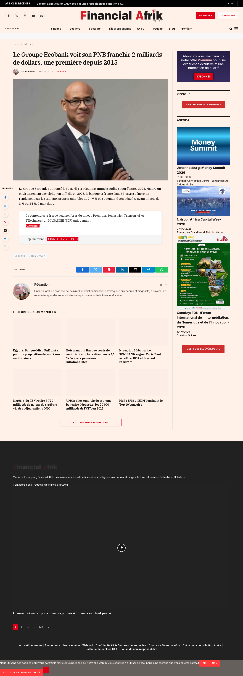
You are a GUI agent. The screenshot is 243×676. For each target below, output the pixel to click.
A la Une (61, 71)
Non (214, 663)
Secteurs (95, 28)
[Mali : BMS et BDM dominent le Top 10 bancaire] (143, 382)
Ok (204, 663)
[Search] (231, 29)
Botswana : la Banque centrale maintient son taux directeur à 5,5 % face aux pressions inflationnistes (90, 356)
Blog (231, 3)
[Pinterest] (5, 222)
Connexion (228, 15)
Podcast (158, 28)
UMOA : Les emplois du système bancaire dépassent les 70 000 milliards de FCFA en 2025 (89, 404)
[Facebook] (5, 197)
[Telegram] (5, 238)
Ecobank (20, 255)
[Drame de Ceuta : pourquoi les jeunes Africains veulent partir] (121, 547)
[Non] (46, 670)
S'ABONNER (205, 15)
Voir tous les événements (203, 349)
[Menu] (236, 29)
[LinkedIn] (5, 214)
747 (41, 627)
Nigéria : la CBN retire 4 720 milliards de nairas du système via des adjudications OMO (35, 404)
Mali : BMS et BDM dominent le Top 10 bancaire (141, 402)
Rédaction (30, 71)
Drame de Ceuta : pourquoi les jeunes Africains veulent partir (62, 613)
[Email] (5, 230)
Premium (186, 28)
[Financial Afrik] (121, 15)
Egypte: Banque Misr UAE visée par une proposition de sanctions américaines (81, 3)
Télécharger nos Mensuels (203, 104)
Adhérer (33, 225)
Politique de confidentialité (21, 672)
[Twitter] (5, 205)
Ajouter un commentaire (90, 422)
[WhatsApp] (5, 246)
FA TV (140, 28)
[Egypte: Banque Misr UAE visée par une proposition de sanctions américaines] (37, 332)
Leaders (75, 28)
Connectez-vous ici (62, 239)
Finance (56, 28)
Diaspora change (120, 28)
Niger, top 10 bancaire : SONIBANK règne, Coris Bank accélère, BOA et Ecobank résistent (140, 356)
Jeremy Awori (37, 255)
